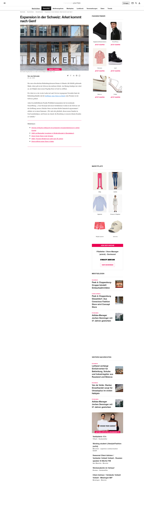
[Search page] (136, 3)
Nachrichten (30, 12)
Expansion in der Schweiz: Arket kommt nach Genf (58, 12)
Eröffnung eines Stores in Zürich (55, 96)
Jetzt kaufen (99, 45)
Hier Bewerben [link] (107, 265)
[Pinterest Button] (76, 75)
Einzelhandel (39, 12)
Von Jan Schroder (34, 76)
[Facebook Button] (70, 75)
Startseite (22, 12)
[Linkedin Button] (73, 75)
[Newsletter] (132, 3)
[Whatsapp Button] (79, 75)
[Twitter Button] (67, 75)
